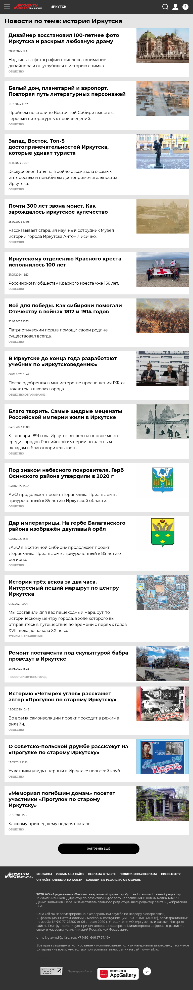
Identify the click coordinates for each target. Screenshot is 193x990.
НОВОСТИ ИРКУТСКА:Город (27, 677)
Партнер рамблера (80, 971)
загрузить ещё (98, 848)
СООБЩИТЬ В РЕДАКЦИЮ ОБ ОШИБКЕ (113, 880)
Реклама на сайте (70, 874)
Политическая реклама (138, 874)
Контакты (44, 874)
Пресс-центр (170, 874)
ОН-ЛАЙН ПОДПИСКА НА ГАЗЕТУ (59, 880)
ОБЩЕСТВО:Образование (27, 395)
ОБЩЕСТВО (16, 71)
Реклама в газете (102, 874)
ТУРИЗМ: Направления (25, 636)
